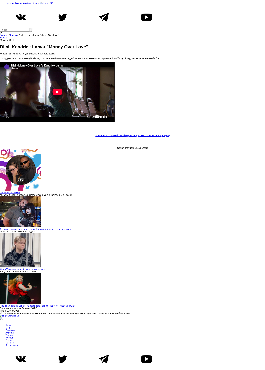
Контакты (10, 343)
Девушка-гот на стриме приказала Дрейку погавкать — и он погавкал (35, 229)
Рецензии (10, 330)
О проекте (11, 340)
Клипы (36, 3)
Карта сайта (12, 345)
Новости (10, 3)
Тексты (18, 3)
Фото (8, 325)
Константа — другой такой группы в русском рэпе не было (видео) (133, 135)
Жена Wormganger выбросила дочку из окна (22, 269)
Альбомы (27, 3)
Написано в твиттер (10, 192)
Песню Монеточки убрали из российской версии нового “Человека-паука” (37, 306)
